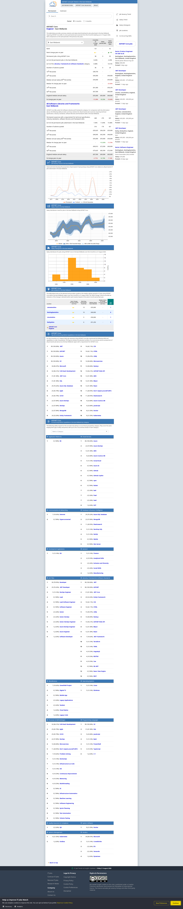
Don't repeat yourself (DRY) (103, 391)
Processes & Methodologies (57, 720)
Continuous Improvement (68, 774)
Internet (62, 514)
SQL (61, 381)
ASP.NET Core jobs (125, 44)
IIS (60, 441)
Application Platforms (55, 437)
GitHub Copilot (98, 475)
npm (95, 480)
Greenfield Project (66, 685)
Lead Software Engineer (67, 602)
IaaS (95, 490)
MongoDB (63, 410)
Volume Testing (65, 818)
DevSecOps (63, 759)
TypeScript (97, 749)
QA (61, 827)
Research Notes (53, 884)
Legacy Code (64, 715)
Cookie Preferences (71, 887)
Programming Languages (90, 720)
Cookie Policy (68, 884)
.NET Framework (99, 637)
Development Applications (56, 549)
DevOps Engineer (65, 592)
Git (61, 553)
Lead (61, 597)
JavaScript (97, 406)
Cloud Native (64, 710)
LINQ (95, 356)
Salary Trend (123, 20)
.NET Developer (65, 587)
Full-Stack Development (67, 371)
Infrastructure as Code (67, 764)
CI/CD (61, 396)
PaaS (95, 495)
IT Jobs (50, 873)
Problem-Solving (65, 754)
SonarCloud (97, 461)
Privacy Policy (68, 880)
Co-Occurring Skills (125, 36)
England (50, 29)
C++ (95, 754)
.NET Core (63, 376)
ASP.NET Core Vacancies (83, 5)
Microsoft (63, 366)
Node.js (96, 366)
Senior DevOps (64, 617)
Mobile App (63, 695)
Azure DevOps (64, 401)
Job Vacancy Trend (125, 14)
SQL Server (97, 544)
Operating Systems (88, 681)
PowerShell (97, 744)
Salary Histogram (124, 25)
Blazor (96, 381)
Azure (61, 356)
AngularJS (97, 651)
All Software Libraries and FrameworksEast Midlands (63, 105)
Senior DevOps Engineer (67, 622)
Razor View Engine (100, 671)
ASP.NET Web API (99, 371)
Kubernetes (97, 415)
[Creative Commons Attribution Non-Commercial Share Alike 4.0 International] (112, 878)
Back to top (54, 863)
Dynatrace (97, 856)
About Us (51, 892)
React (95, 386)
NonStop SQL (98, 529)
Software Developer (66, 637)
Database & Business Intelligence (93, 510)
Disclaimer (67, 891)
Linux (95, 685)
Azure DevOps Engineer (67, 627)
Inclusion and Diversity (101, 563)
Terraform (97, 641)
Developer (63, 582)
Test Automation (65, 813)
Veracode (97, 851)
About (96, 5)
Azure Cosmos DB (99, 401)
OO (61, 769)
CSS (95, 346)
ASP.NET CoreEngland (53, 327)
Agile (61, 391)
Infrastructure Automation (68, 793)
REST (95, 676)
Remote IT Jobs (53, 880)
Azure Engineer (65, 632)
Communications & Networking (58, 510)
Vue (95, 661)
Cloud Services (87, 437)
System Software (88, 823)
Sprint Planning (65, 808)
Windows (97, 690)
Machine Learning (65, 798)
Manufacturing (98, 573)
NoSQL (96, 534)
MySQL (96, 539)
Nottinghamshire (52, 312)
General (85, 549)
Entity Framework (66, 415)
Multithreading (65, 783)
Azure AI (96, 466)
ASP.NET (62, 351)
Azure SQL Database (66, 386)
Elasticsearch (98, 396)
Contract (63, 11)
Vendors (85, 832)
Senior (62, 612)
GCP (95, 505)
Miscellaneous (53, 681)
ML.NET (96, 666)
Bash (95, 739)
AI (60, 788)
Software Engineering (67, 803)
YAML (95, 646)
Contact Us (51, 895)
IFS (95, 846)
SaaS (95, 500)
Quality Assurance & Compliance (58, 823)
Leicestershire (51, 307)
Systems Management (55, 832)
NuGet (96, 485)
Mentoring (63, 778)
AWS (95, 376)
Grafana (62, 841)
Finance (96, 553)
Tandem (62, 705)
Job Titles (51, 578)
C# (60, 361)
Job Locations (123, 30)
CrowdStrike (98, 841)
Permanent (52, 11)
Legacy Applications (66, 700)
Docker (96, 410)
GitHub (96, 471)
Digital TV (63, 690)
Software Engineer (66, 607)
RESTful (96, 656)
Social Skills (97, 568)
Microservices (98, 361)
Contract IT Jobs (53, 877)
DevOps (62, 406)
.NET (61, 346)
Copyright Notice (70, 877)
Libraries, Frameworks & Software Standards (69, 64)
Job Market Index (67, 5)
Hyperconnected (65, 519)
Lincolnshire (51, 317)
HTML (95, 351)
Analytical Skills (99, 558)
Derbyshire (50, 322)
